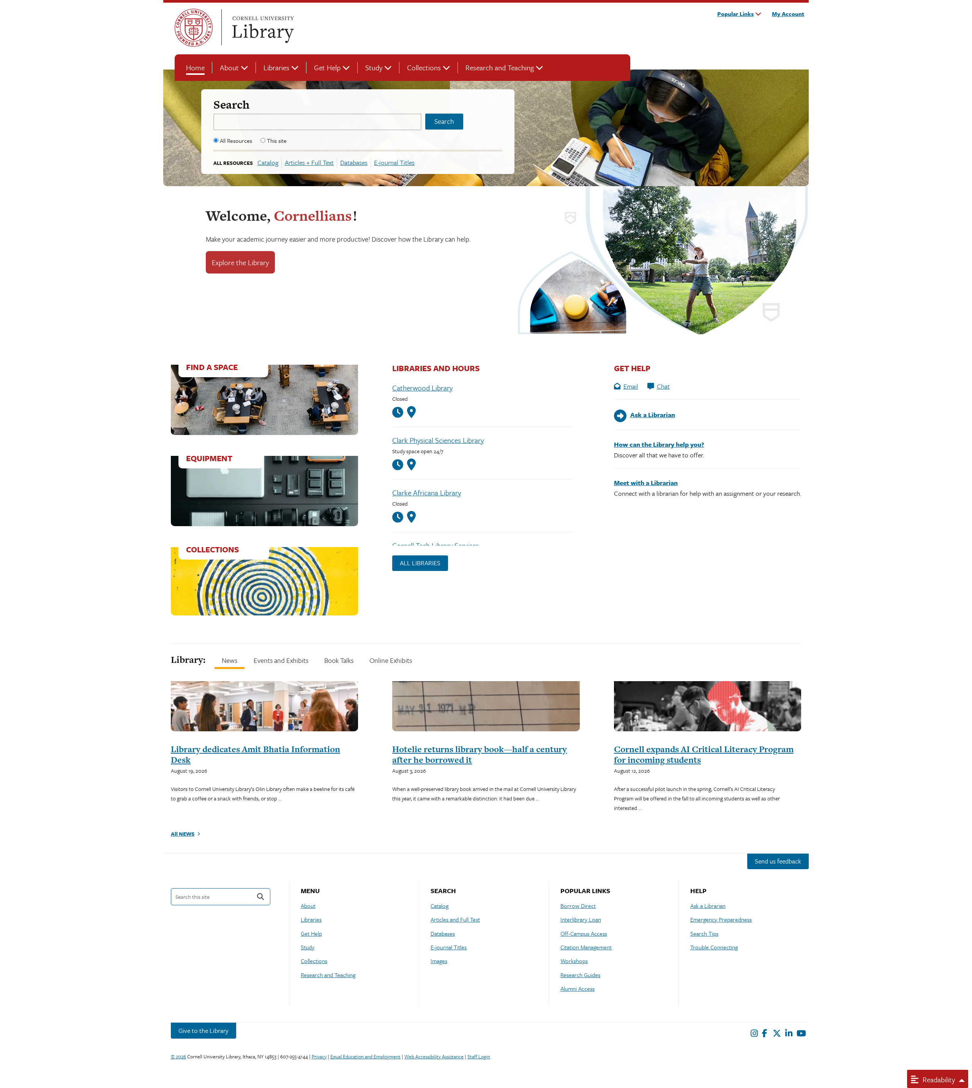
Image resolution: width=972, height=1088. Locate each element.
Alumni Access (577, 988)
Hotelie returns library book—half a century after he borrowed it (479, 754)
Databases (354, 162)
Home (195, 67)
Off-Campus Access (583, 933)
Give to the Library (203, 1030)
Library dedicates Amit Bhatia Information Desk (255, 754)
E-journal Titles (394, 162)
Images (439, 961)
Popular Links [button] (735, 13)
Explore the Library (240, 262)
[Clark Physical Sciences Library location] (411, 465)
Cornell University (194, 28)
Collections (424, 67)
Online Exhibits (390, 660)
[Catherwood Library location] (411, 412)
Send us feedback (778, 861)
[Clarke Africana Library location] (411, 517)
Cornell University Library (262, 28)
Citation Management (586, 947)
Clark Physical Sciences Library (438, 440)
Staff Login (478, 1056)
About (229, 67)
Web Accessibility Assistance (434, 1056)
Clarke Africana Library (426, 492)
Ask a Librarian (708, 905)
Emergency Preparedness (721, 919)
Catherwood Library (422, 388)
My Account (788, 13)
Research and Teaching (499, 67)
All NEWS (182, 834)
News (229, 660)
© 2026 (178, 1056)
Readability (938, 1079)
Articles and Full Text (455, 919)
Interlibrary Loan (580, 919)
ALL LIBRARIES (420, 563)
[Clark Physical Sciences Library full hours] (399, 464)
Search (231, 104)
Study (373, 67)
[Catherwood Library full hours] (399, 412)
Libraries (276, 67)
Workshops (574, 961)
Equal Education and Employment (365, 1056)
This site (277, 140)
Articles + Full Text (309, 162)
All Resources (236, 140)
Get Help (327, 67)
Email (630, 386)
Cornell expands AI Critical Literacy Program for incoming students (704, 754)
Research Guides (580, 975)
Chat (663, 386)
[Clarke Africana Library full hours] (399, 517)
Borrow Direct (578, 905)
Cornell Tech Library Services (435, 545)
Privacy (319, 1056)
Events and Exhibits (281, 660)
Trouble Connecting (714, 947)
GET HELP (632, 368)
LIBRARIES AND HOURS (436, 368)
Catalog (267, 162)
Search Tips (704, 933)
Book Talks (338, 660)
